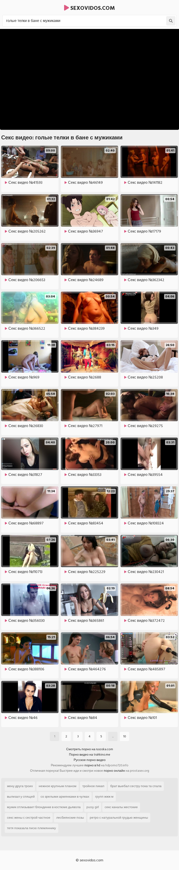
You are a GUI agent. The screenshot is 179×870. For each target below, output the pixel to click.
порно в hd (92, 765)
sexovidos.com (92, 8)
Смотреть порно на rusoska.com (89, 749)
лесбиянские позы (70, 817)
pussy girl (92, 807)
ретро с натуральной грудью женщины (119, 817)
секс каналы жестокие (121, 807)
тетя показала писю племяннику (31, 828)
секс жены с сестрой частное (28, 817)
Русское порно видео (90, 760)
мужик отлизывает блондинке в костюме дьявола (44, 807)
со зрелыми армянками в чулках (65, 796)
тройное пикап (93, 786)
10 (124, 736)
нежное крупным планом (57, 786)
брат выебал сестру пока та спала (136, 786)
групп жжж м (104, 796)
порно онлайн (114, 770)
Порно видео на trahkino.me (89, 754)
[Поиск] (171, 20)
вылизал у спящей (21, 796)
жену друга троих (20, 786)
